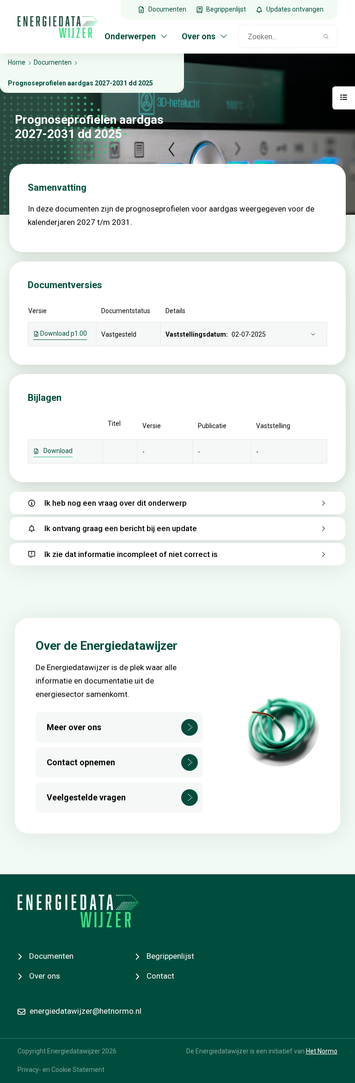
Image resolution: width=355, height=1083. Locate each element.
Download (58, 450)
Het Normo (321, 1051)
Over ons (44, 975)
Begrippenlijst (170, 956)
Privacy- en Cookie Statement (61, 1069)
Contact (160, 975)
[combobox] (277, 36)
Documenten (51, 956)
